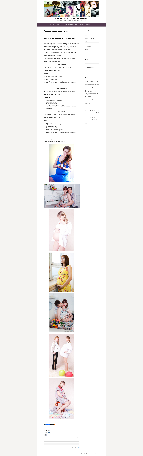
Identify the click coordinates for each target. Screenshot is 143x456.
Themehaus (97, 453)
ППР (94, 90)
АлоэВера (93, 84)
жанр (95, 94)
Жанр (86, 41)
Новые (45, 440)
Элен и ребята (92, 94)
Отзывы (82, 24)
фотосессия (87, 103)
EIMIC (91, 81)
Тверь (88, 94)
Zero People (90, 84)
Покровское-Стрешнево (91, 93)
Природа (87, 43)
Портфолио (58, 24)
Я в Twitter (87, 70)
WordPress (88, 453)
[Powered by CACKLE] (77, 430)
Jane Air (93, 82)
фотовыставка (93, 100)
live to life (97, 82)
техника (95, 99)
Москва (95, 88)
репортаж (88, 99)
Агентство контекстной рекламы (92, 64)
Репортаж (87, 52)
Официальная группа (89, 67)
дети (94, 94)
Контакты (88, 24)
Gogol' (88, 82)
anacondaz (92, 80)
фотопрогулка (87, 102)
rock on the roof (87, 84)
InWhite (90, 82)
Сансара (95, 93)
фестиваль (86, 100)
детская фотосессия (89, 38)
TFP (86, 35)
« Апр (86, 123)
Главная (52, 24)
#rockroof (86, 80)
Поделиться (65, 440)
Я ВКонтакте (87, 73)
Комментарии (47, 430)
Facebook (87, 62)
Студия (86, 54)
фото (89, 100)
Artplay (89, 81)
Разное (86, 49)
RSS (78, 440)
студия (92, 99)
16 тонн (89, 80)
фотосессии (92, 102)
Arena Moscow (95, 80)
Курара (90, 88)
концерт (88, 97)
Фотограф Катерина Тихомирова (71, 18)
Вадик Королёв (97, 84)
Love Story (87, 33)
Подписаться (73, 440)
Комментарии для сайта (75, 447)
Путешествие (88, 46)
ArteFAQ (86, 81)
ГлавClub (86, 85)
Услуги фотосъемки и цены (70, 24)
